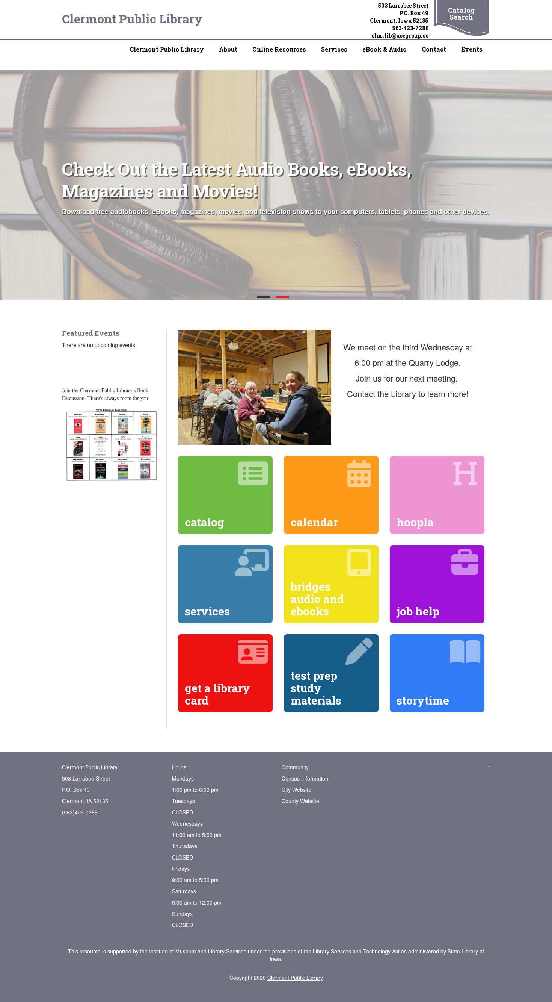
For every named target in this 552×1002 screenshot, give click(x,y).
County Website (300, 801)
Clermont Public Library (132, 19)
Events (472, 49)
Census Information (305, 778)
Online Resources (279, 49)
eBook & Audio (384, 49)
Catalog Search (461, 13)
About (228, 49)
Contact (434, 49)
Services (334, 49)
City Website (296, 789)
